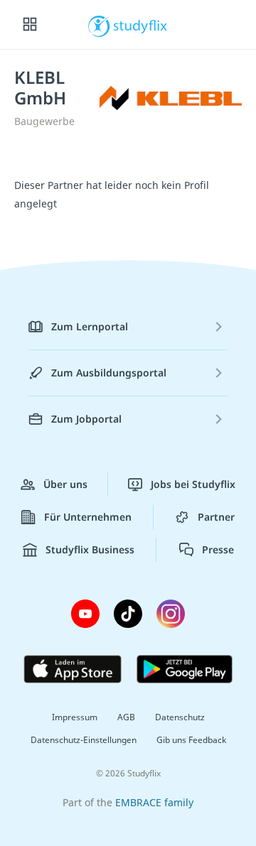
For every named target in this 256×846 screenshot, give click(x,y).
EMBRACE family (154, 802)
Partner (216, 517)
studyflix (140, 25)
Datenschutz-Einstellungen (84, 740)
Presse (218, 549)
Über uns (65, 484)
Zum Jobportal (86, 418)
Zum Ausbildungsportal (108, 372)
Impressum (74, 717)
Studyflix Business (90, 549)
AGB (126, 717)
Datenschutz (180, 717)
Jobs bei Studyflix (193, 484)
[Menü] (30, 25)
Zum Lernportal (89, 326)
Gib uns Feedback (191, 740)
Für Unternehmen (88, 517)
